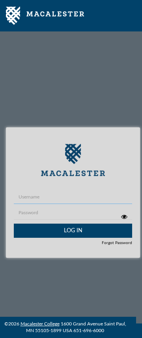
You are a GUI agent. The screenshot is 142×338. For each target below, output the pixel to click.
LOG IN (73, 230)
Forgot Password (117, 243)
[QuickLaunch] (45, 15)
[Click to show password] (124, 216)
